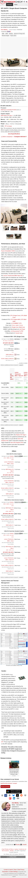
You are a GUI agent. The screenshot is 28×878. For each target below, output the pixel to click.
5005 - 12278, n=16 (9, 550)
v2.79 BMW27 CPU (16, 323)
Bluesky (17, 844)
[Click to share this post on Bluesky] (13, 795)
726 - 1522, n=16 (10, 472)
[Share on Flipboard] (10, 798)
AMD (3, 33)
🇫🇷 (9, 31)
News (15, 4)
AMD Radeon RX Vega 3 (7, 115)
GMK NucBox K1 (10, 354)
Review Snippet (5, 35)
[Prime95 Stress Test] (14, 640)
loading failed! (4, 857)
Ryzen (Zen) (13, 35)
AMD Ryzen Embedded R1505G (8, 109)
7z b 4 (21, 325)
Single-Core (15, 327)
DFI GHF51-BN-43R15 (8, 343)
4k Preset (22, 329)
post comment (6, 786)
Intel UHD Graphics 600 (16, 442)
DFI (2, 742)
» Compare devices (19, 136)
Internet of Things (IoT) (19, 33)
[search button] (22, 1)
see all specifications (14, 134)
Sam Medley (4, 29)
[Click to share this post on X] (17, 795)
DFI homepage (8, 126)
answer (15, 783)
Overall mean (18, 333)
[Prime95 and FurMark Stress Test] (14, 657)
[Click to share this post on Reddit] (21, 795)
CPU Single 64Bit (15, 319)
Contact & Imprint (8, 869)
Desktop (11, 33)
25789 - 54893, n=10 (9, 511)
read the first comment (6, 783)
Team (15, 869)
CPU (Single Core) (15, 315)
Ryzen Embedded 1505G (8, 251)
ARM (6, 33)
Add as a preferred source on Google (15, 791)
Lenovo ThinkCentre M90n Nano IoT (12, 275)
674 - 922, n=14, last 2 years (8, 340)
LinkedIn (24, 844)
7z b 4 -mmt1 (15, 325)
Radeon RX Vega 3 (21, 435)
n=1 (12, 352)
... (26, 4)
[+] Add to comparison (7, 136)
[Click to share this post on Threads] (9, 795)
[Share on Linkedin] (14, 798)
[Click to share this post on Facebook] (5, 795)
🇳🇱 (8, 31)
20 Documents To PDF (17, 331)
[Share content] (2, 795)
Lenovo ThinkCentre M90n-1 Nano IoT (19, 374)
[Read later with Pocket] (25, 795)
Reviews (9, 4)
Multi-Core (22, 327)
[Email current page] (18, 798)
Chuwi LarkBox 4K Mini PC (7, 358)
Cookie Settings (13, 871)
